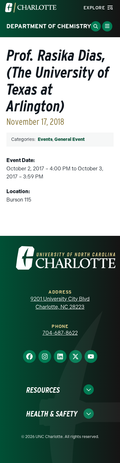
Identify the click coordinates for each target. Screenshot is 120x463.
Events (45, 139)
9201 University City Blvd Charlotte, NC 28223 (60, 303)
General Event (69, 139)
